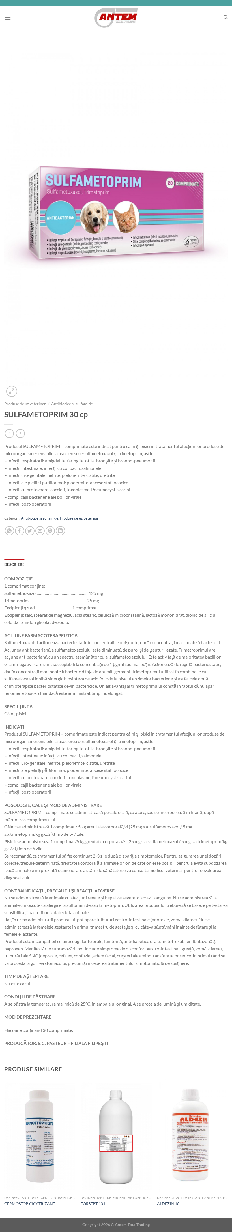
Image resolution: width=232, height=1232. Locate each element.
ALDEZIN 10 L (169, 1203)
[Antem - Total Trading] (116, 17)
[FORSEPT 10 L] (116, 1136)
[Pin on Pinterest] (50, 530)
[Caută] (226, 17)
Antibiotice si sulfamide (72, 404)
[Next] (227, 1148)
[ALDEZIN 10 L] (192, 1136)
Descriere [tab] (14, 564)
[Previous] (4, 1148)
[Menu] (7, 17)
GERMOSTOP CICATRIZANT (29, 1203)
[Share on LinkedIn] (60, 530)
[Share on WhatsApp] (9, 530)
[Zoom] (11, 391)
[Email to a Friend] (40, 530)
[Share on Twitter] (30, 530)
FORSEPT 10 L (93, 1203)
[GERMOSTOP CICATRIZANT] (39, 1136)
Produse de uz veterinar (25, 404)
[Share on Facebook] (19, 530)
